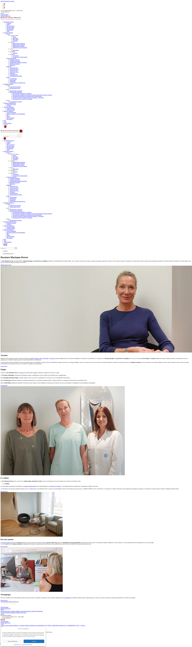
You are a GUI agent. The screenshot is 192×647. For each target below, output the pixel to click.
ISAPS (32, 358)
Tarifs (25, 612)
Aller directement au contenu (7, 1)
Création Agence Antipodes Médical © (10, 625)
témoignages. (68, 597)
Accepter (34, 641)
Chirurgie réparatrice (25, 611)
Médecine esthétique (16, 612)
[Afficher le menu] (21, 131)
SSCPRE (36, 358)
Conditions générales (24, 625)
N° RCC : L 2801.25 (80, 625)
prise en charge (5, 542)
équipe (22, 372)
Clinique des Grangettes (55, 486)
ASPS (40, 358)
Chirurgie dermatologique (37, 611)
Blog (22, 612)
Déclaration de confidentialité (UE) (37, 625)
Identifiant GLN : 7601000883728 (67, 625)
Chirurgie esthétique (15, 611)
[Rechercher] (19, 135)
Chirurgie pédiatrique (6, 612)
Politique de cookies (17, 644)
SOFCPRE (45, 358)
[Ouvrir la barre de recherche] (5, 126)
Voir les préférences (12, 641)
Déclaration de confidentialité (27, 644)
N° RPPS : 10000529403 (52, 625)
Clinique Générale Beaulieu (30, 486)
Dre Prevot (52, 358)
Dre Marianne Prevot (6, 611)
